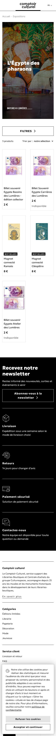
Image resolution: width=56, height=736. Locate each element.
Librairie (6, 618)
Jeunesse (7, 638)
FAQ (4, 661)
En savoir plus (12, 596)
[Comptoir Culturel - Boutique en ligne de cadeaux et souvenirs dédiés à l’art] (28, 5)
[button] (50, 5)
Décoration (8, 628)
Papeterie (7, 623)
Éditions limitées (11, 613)
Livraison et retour (12, 656)
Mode (5, 633)
